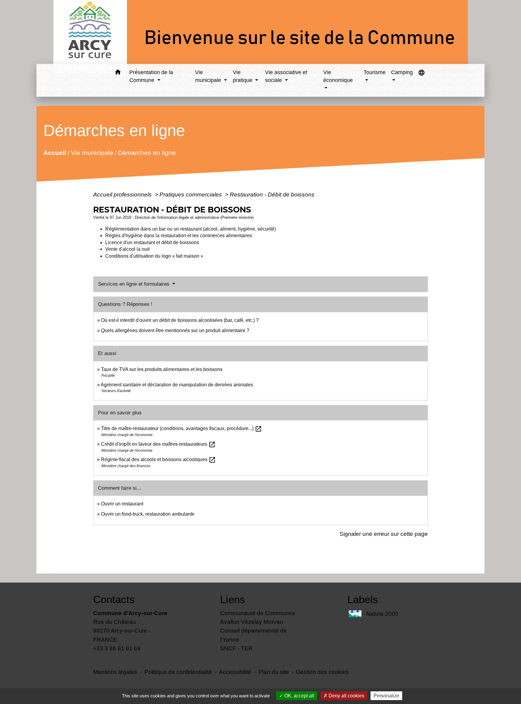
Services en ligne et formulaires (134, 284)
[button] (118, 73)
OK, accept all (298, 695)
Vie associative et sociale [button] (286, 76)
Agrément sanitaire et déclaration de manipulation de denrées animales (177, 384)
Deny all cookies (345, 695)
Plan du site (273, 671)
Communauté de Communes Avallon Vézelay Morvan (257, 617)
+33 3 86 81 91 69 (117, 648)
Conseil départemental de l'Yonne (253, 635)
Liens (232, 599)
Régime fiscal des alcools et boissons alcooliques (158, 459)
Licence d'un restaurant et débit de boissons (152, 242)
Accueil (54, 152)
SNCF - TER (236, 648)
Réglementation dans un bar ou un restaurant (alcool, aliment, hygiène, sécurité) (190, 228)
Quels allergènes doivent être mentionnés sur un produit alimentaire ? (175, 330)
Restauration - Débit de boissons (272, 194)
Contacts (114, 599)
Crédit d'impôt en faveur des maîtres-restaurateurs (158, 444)
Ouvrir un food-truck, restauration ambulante (147, 514)
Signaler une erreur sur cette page (383, 533)
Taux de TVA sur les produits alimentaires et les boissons (162, 369)
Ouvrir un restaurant (122, 503)
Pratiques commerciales (191, 194)
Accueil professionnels (123, 194)
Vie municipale (92, 152)
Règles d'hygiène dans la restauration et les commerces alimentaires (178, 235)
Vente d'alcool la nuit (127, 249)
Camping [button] (402, 72)
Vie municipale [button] (209, 76)
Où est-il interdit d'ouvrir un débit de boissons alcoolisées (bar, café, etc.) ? (180, 320)
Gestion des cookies (322, 671)
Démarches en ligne (147, 152)
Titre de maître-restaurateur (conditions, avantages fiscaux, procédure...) (181, 428)
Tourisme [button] (375, 72)
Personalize (386, 695)
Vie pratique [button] (243, 76)
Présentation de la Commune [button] (151, 76)
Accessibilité (235, 671)
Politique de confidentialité (178, 671)
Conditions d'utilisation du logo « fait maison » (154, 256)
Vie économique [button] (338, 76)
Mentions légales (115, 671)
